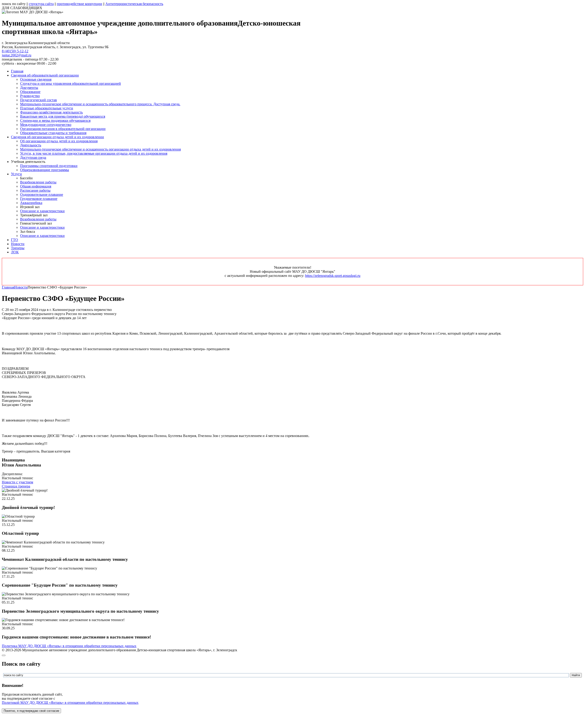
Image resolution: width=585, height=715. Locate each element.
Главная (17, 71)
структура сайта (41, 4)
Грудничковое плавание (38, 199)
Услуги (16, 174)
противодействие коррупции (79, 4)
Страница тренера (16, 486)
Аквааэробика (31, 203)
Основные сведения (35, 79)
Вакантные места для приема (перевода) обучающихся (62, 116)
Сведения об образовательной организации (45, 75)
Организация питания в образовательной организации (63, 129)
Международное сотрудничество (45, 125)
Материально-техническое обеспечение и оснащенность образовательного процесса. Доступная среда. (100, 104)
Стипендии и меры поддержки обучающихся (55, 120)
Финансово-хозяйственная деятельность (51, 112)
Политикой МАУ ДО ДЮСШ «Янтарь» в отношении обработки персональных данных (70, 702)
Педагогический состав (38, 100)
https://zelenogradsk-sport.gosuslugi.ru (332, 276)
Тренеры (17, 248)
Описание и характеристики (42, 211)
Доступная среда (33, 157)
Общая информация (35, 186)
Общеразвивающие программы (44, 170)
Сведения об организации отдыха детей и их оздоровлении (57, 137)
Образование (30, 92)
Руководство (30, 96)
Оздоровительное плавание (41, 194)
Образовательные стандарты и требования (53, 133)
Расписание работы (35, 190)
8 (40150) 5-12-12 (15, 51)
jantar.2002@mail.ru (16, 55)
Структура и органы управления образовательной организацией (70, 83)
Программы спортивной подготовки (48, 166)
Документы (29, 88)
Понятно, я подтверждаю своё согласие (31, 710)
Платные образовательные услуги (46, 108)
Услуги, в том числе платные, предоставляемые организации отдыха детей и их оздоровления (93, 153)
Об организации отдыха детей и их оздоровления (59, 141)
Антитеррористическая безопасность (134, 4)
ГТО (14, 240)
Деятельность (30, 145)
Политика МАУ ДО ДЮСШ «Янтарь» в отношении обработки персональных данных (69, 646)
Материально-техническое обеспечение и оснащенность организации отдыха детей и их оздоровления (100, 149)
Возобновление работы (38, 182)
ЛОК (15, 252)
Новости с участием (17, 482)
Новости (17, 244)
